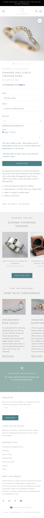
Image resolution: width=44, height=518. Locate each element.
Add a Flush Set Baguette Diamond (15, 262)
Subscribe (10, 418)
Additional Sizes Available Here (13, 125)
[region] (22, 375)
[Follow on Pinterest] (15, 501)
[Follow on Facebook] (3, 501)
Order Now (22, 163)
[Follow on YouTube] (21, 501)
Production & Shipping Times (12, 447)
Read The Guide (8, 356)
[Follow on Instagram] (9, 501)
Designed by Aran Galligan (15, 69)
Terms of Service (8, 462)
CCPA (4, 469)
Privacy (4, 466)
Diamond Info (7, 458)
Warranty (5, 451)
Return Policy (7, 454)
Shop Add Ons (22, 275)
